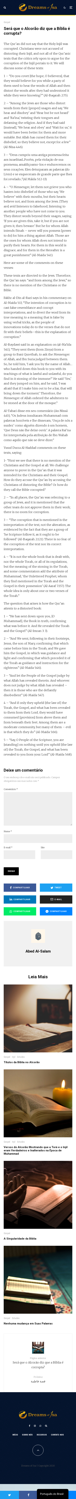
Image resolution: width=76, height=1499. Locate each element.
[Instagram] (35, 1426)
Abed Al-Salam (38, 951)
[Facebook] (29, 1426)
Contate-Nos (57, 1435)
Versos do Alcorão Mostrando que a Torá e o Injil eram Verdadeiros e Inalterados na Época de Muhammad (36, 1150)
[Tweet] (9, 1495)
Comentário (11, 789)
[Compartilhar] (28, 1495)
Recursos (42, 1435)
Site (42, 847)
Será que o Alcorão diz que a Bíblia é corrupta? (38, 1363)
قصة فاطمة (38, 1379)
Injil (13, 1057)
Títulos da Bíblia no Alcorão (22, 1062)
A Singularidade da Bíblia (20, 1238)
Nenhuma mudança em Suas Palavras (28, 1323)
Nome (8, 831)
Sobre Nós (27, 1435)
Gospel (7, 22)
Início (15, 1435)
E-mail (8, 847)
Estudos (21, 1057)
